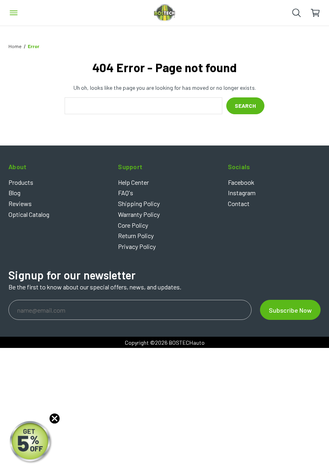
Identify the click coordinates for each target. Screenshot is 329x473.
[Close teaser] (54, 418)
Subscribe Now (290, 310)
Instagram (242, 192)
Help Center (133, 182)
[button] (31, 442)
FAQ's (125, 192)
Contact (239, 203)
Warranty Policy (139, 214)
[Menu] (13, 13)
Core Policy (133, 225)
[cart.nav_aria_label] (319, 13)
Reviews (20, 203)
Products (20, 182)
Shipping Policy (139, 203)
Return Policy (136, 235)
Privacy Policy (137, 246)
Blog (14, 192)
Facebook (241, 182)
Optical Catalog (28, 214)
